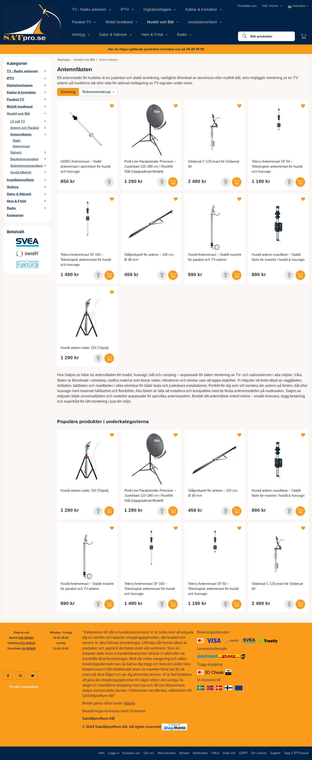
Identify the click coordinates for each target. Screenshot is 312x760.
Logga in (113, 753)
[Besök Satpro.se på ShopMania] (174, 727)
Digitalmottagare (157, 9)
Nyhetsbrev (200, 753)
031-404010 (27, 643)
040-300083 (26, 637)
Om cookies (259, 753)
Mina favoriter (167, 753)
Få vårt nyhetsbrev (24, 687)
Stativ (17, 140)
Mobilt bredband (119, 22)
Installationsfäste (202, 22)
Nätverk (15, 152)
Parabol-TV (81, 22)
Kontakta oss (247, 6)
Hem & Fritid (152, 34)
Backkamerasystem (24, 159)
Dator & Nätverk (113, 34)
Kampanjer (15, 215)
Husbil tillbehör (21, 172)
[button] (109, 182)
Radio (182, 34)
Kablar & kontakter (201, 9)
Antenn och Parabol (24, 127)
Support (275, 753)
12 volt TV (17, 121)
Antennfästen (21, 134)
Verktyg (78, 34)
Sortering (68, 92)
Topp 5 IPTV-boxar (296, 753)
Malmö (129, 703)
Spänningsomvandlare (26, 165)
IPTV (125, 9)
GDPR (243, 753)
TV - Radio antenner (89, 9)
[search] (242, 36)
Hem (101, 753)
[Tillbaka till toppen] (302, 754)
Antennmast (21, 146)
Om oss (149, 753)
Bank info (229, 753)
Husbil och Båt (160, 22)
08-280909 (29, 648)
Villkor (215, 753)
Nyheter (184, 753)
